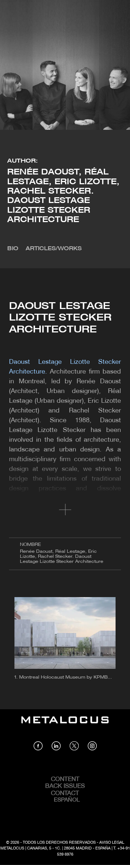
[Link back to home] (65, 725)
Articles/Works (54, 248)
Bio (12, 248)
